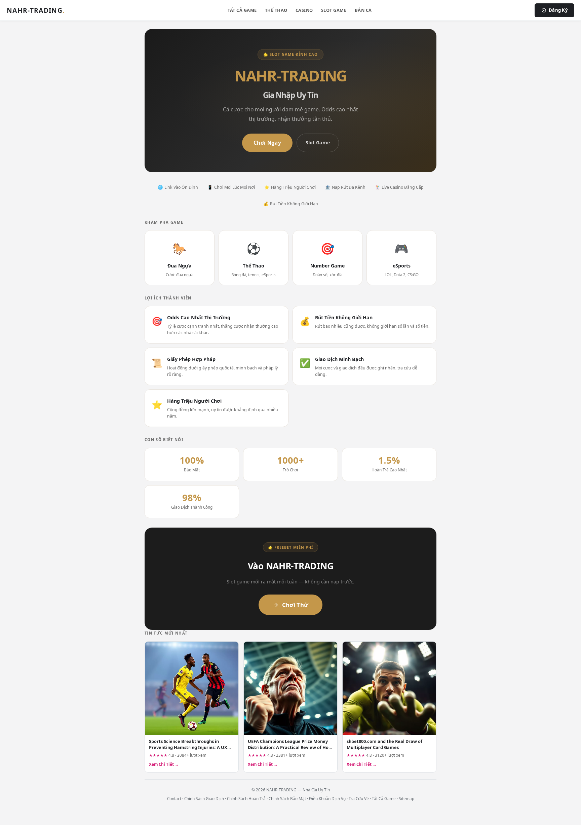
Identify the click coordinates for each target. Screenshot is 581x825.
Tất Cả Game (242, 10)
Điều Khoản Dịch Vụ (327, 798)
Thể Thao (276, 10)
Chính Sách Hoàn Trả (246, 798)
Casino (304, 10)
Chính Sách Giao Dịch (204, 798)
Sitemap (406, 798)
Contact (174, 798)
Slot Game (334, 10)
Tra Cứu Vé (359, 798)
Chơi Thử (295, 605)
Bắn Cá (363, 10)
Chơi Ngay (267, 142)
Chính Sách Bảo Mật (287, 798)
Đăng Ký (558, 10)
